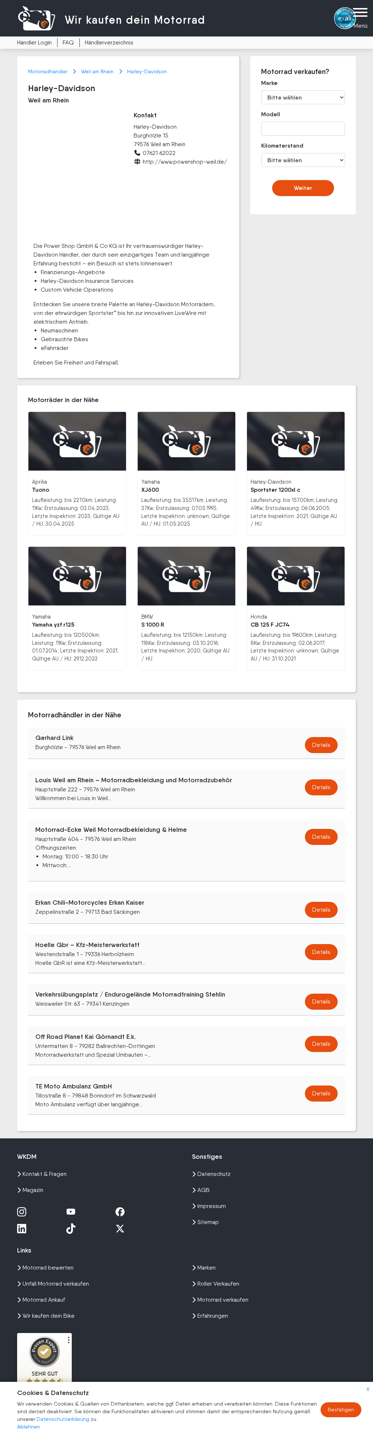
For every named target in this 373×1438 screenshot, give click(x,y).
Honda (259, 616)
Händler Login (34, 42)
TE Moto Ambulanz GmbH (73, 1086)
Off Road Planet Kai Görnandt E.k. (85, 1037)
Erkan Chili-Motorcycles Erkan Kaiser (89, 903)
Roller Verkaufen (218, 1283)
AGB (203, 1189)
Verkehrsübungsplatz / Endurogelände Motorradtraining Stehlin (130, 994)
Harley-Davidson (147, 71)
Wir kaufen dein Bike (49, 1315)
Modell (270, 114)
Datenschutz (214, 1173)
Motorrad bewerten (48, 1267)
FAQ (68, 42)
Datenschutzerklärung (63, 1419)
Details (321, 744)
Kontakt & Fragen (45, 1173)
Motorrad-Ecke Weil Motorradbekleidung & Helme (111, 830)
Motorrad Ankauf (44, 1299)
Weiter (303, 187)
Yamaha (150, 482)
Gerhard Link (54, 738)
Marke (269, 82)
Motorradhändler (48, 71)
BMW (147, 616)
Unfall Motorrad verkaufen (56, 1283)
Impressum (211, 1206)
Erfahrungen (212, 1315)
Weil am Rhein (98, 71)
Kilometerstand (273, 145)
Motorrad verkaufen (222, 1299)
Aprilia (39, 482)
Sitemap (208, 1222)
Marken (206, 1267)
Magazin (33, 1189)
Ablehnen (28, 1427)
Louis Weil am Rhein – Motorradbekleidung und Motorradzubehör (133, 780)
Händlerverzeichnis (109, 42)
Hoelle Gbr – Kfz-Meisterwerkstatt (87, 945)
